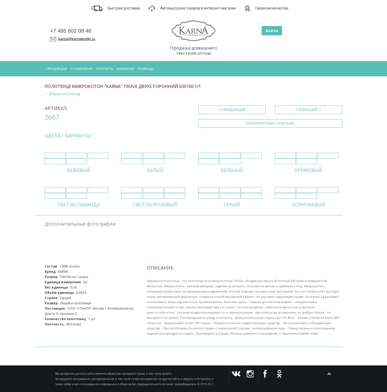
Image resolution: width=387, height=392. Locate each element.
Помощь (145, 68)
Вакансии (125, 68)
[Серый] (208, 190)
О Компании (81, 68)
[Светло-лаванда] (55, 190)
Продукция (56, 68)
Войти (272, 30)
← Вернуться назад (62, 93)
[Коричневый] (285, 190)
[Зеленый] (208, 155)
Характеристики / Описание (270, 123)
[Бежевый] (55, 155)
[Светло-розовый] (131, 190)
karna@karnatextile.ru (76, 39)
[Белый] (131, 155)
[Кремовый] (285, 155)
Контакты (104, 68)
